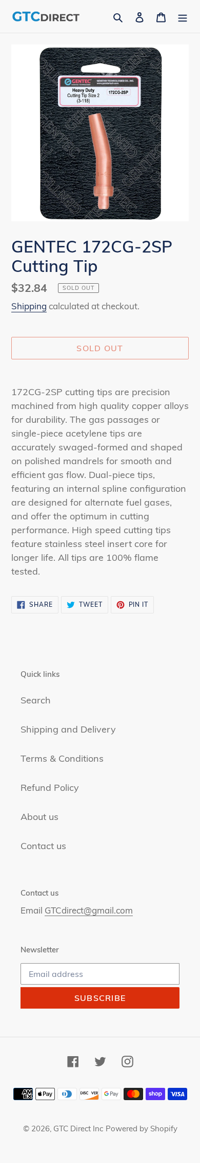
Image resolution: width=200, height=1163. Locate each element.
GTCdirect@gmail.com (89, 910)
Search (36, 700)
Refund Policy (50, 787)
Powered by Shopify (141, 1128)
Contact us (43, 846)
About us (39, 817)
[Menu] (182, 16)
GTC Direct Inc (78, 1128)
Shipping (29, 306)
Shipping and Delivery (68, 729)
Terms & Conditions (62, 758)
